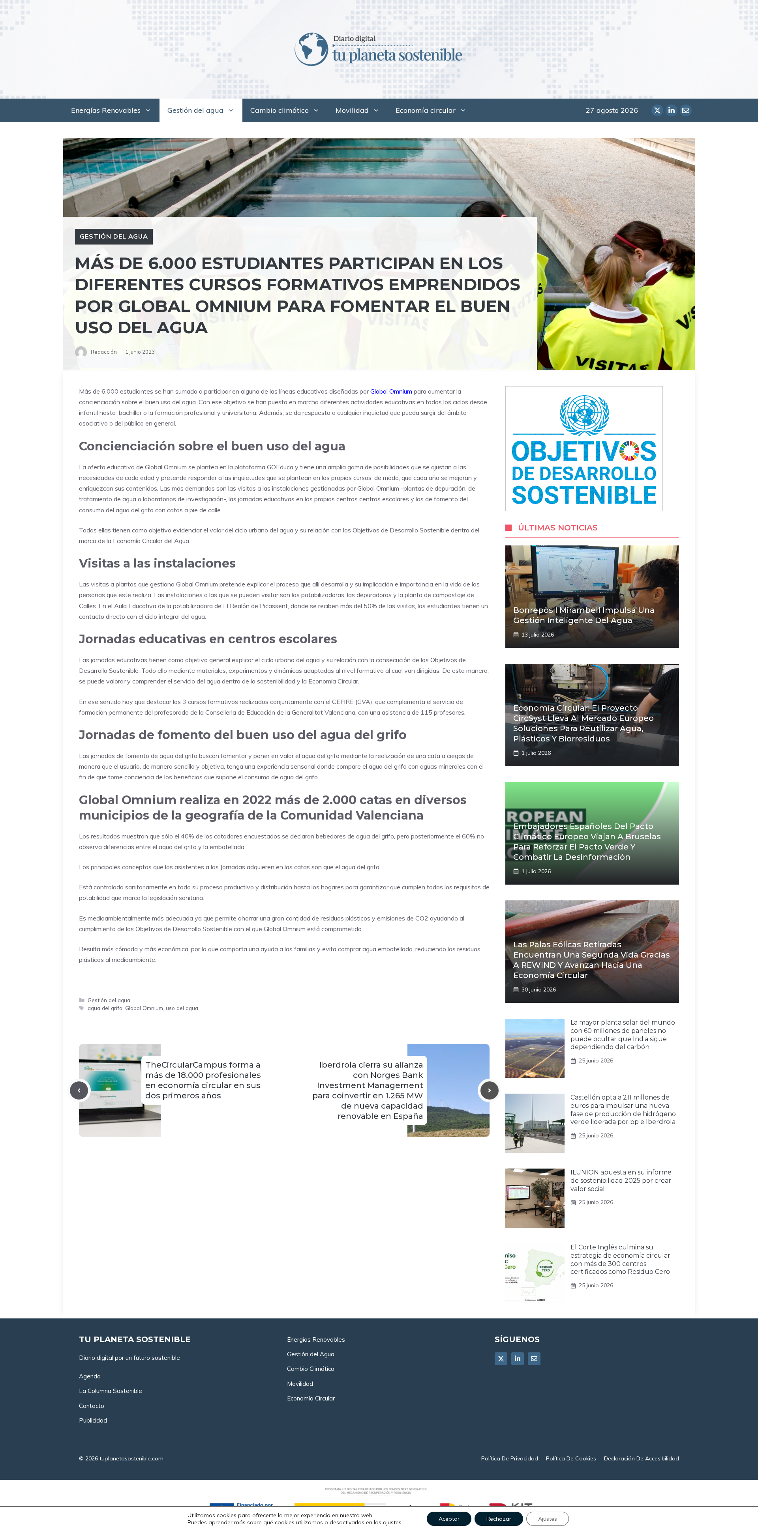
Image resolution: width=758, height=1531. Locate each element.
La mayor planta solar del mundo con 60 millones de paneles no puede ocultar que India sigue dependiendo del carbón (622, 1035)
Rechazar (498, 1518)
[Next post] (489, 1090)
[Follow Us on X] (501, 1358)
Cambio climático (279, 110)
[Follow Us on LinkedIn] (517, 1358)
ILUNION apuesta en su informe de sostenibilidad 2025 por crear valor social (621, 1181)
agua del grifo (105, 1007)
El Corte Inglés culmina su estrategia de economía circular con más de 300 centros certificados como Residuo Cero (620, 1259)
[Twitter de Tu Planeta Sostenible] (657, 110)
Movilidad (352, 110)
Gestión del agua (195, 110)
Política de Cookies (571, 1458)
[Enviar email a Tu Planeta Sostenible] (686, 110)
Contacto (91, 1406)
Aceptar (449, 1518)
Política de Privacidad (509, 1458)
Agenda (90, 1376)
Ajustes (547, 1518)
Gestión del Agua (310, 1354)
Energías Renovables (106, 110)
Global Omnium (391, 391)
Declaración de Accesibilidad (641, 1458)
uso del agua (182, 1007)
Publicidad (93, 1420)
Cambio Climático (310, 1368)
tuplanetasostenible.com (131, 1458)
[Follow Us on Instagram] (534, 1358)
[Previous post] (79, 1090)
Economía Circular (311, 1398)
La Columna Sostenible (110, 1391)
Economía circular (426, 110)
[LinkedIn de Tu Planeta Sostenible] (671, 110)
